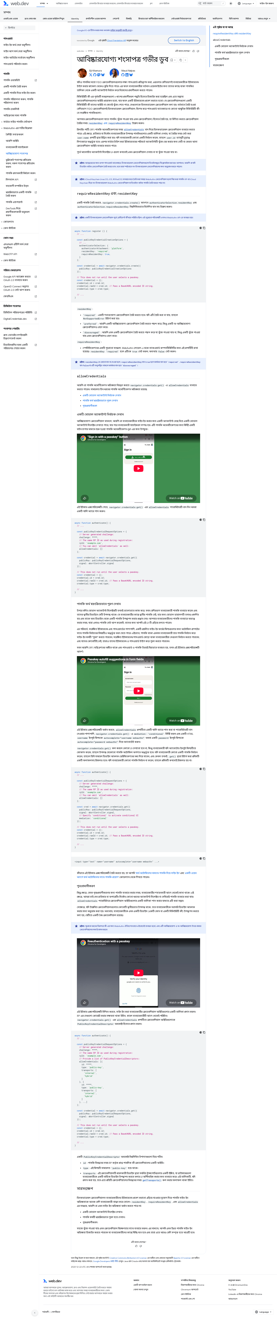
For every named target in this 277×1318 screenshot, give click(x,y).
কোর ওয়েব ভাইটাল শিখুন (53, 18)
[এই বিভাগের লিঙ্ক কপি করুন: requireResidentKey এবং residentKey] (140, 194)
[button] (19, 122)
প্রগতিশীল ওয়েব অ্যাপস (96, 18)
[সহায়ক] (193, 51)
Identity (75, 18)
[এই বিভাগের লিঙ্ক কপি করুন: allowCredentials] (108, 376)
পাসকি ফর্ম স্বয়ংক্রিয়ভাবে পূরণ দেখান (100, 400)
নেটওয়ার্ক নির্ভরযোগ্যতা (181, 18)
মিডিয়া (248, 18)
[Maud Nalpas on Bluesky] (131, 75)
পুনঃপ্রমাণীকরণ (90, 405)
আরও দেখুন (263, 18)
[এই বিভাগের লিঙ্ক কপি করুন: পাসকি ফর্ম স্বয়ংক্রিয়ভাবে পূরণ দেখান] (123, 604)
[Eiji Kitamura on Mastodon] (98, 75)
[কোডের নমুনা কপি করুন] (204, 228)
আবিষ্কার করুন (62, 3)
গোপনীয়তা (55, 1312)
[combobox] (211, 3)
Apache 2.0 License (182, 1258)
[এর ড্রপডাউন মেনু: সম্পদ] (49, 3)
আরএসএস (232, 1298)
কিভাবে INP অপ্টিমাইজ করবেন (151, 18)
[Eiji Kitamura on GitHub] (94, 75)
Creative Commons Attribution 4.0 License (127, 1258)
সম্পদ (42, 3)
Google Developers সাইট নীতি (105, 1261)
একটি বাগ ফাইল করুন (142, 1285)
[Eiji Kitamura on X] (90, 75)
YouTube (232, 1289)
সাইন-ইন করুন (267, 3)
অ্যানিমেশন (217, 18)
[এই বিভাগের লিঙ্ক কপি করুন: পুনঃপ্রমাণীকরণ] (97, 886)
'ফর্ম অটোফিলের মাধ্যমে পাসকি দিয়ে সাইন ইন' (157, 873)
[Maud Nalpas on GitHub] (123, 75)
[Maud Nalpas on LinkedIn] (127, 75)
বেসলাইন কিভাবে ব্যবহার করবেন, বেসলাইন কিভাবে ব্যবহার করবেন (116, 3)
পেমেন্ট (116, 18)
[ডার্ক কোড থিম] (200, 228)
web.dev (80, 51)
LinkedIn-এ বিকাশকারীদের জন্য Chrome (245, 1294)
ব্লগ (151, 3)
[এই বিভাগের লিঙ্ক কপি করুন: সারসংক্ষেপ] (95, 1189)
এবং (110, 123)
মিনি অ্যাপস (234, 18)
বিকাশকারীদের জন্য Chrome (192, 1285)
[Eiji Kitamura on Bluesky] (102, 75)
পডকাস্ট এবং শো (188, 1298)
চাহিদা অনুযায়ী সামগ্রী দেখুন (121, 30)
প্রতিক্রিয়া (202, 18)
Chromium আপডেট (189, 1289)
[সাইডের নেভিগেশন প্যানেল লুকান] (35, 1313)
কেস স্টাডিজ (164, 3)
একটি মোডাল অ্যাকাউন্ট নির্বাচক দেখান (102, 395)
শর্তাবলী (45, 1312)
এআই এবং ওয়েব (10, 18)
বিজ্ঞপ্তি (129, 18)
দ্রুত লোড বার (30, 18)
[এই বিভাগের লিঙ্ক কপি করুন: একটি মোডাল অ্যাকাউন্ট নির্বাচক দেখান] (126, 414)
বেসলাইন (78, 3)
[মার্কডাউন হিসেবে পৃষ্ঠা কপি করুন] (181, 60)
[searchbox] (19, 28)
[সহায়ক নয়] (198, 51)
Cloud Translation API (116, 40)
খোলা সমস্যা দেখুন (140, 1289)
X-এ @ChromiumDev (238, 1285)
